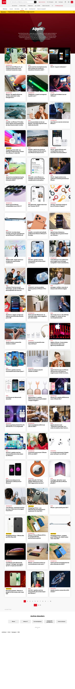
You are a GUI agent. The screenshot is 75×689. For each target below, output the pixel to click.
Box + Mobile (37, 5)
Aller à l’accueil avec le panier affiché (65, 2)
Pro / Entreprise (50, 2)
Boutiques (61, 2)
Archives (4, 632)
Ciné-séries (17, 9)
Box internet (14, 5)
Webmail (68, 2)
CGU (9, 632)
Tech (22, 9)
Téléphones (30, 5)
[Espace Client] (71, 2)
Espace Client (72, 2)
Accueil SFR (4, 2)
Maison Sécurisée (46, 5)
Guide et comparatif (41, 9)
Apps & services (42, 2)
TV (52, 5)
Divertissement (32, 9)
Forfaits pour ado (59, 5)
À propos (14, 632)
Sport (26, 9)
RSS (19, 632)
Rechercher (35, 2)
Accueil (11, 9)
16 (50, 601)
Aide (56, 2)
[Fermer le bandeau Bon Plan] (73, 12)
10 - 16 (39, 605)
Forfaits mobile (22, 5)
